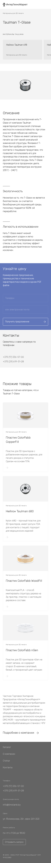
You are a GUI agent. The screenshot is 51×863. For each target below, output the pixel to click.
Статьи (6, 760)
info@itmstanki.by (12, 804)
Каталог (7, 747)
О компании (9, 754)
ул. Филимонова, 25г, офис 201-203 (21, 819)
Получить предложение (17, 321)
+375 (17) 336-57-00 (13, 357)
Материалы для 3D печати (13, 13)
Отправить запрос (14, 842)
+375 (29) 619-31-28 (13, 361)
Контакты (7, 767)
